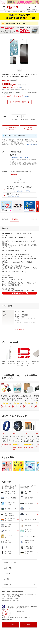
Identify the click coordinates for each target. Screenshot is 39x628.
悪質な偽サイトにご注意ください (11, 600)
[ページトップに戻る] (36, 621)
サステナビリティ (26, 617)
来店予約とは (30, 144)
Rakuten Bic (13, 7)
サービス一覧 (5, 617)
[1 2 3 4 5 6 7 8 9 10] (19, 116)
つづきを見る (18, 329)
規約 (36, 144)
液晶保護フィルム (33, 11)
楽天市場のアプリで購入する (19, 102)
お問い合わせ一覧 (15, 617)
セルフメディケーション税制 (10, 598)
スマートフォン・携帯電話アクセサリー (13, 11)
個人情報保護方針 (7, 619)
